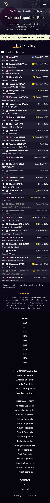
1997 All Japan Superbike (20, 10)
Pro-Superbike (25, 449)
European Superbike (25, 379)
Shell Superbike (25, 454)
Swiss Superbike (25, 471)
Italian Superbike (25, 440)
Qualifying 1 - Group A (31, 37)
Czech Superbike (25, 427)
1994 (25, 340)
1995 (25, 344)
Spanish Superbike (25, 462)
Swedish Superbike (25, 467)
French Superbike (25, 436)
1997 (25, 353)
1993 (25, 336)
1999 (25, 362)
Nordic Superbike (25, 384)
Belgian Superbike (25, 418)
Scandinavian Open (25, 392)
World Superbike (25, 375)
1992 (25, 331)
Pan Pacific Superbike (25, 388)
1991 (25, 327)
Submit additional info (14, 52)
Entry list (9, 37)
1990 (25, 322)
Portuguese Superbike (25, 445)
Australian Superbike (25, 410)
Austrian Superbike (25, 414)
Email (25, 484)
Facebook (25, 488)
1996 (25, 349)
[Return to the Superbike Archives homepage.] (5, 4)
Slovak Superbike (25, 458)
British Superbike (25, 423)
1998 (25, 358)
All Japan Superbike (25, 405)
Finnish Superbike (25, 432)
